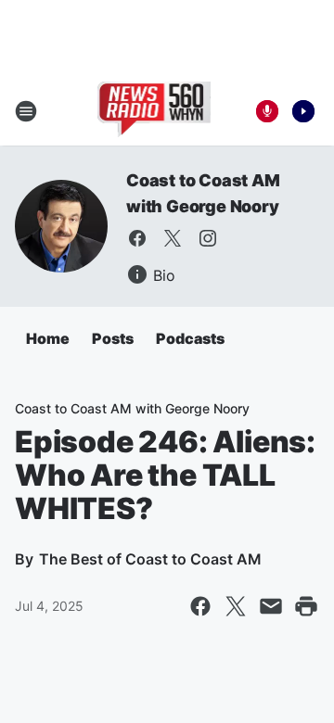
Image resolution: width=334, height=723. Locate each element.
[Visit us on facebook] (137, 238)
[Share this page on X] (236, 606)
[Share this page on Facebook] (200, 606)
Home (48, 338)
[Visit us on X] (172, 238)
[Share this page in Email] (271, 606)
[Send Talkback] (267, 111)
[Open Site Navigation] (26, 111)
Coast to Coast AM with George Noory (132, 408)
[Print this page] (306, 606)
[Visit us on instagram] (208, 238)
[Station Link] (154, 111)
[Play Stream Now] (303, 111)
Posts (113, 338)
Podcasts (190, 338)
